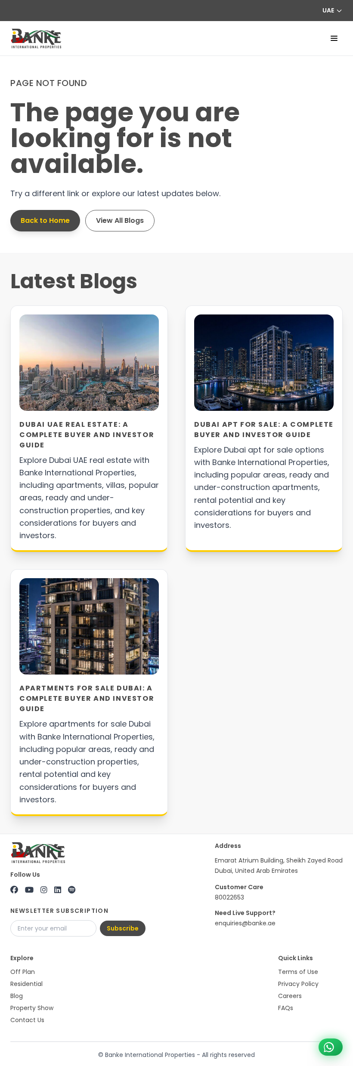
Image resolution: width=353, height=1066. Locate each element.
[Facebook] (14, 890)
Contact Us (27, 1020)
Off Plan (22, 971)
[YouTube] (29, 890)
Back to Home (45, 220)
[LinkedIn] (57, 890)
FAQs (285, 1008)
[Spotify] (71, 890)
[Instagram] (43, 890)
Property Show (31, 1008)
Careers (290, 996)
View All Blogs (120, 220)
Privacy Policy (298, 984)
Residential (26, 984)
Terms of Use (298, 971)
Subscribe (123, 928)
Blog (16, 996)
